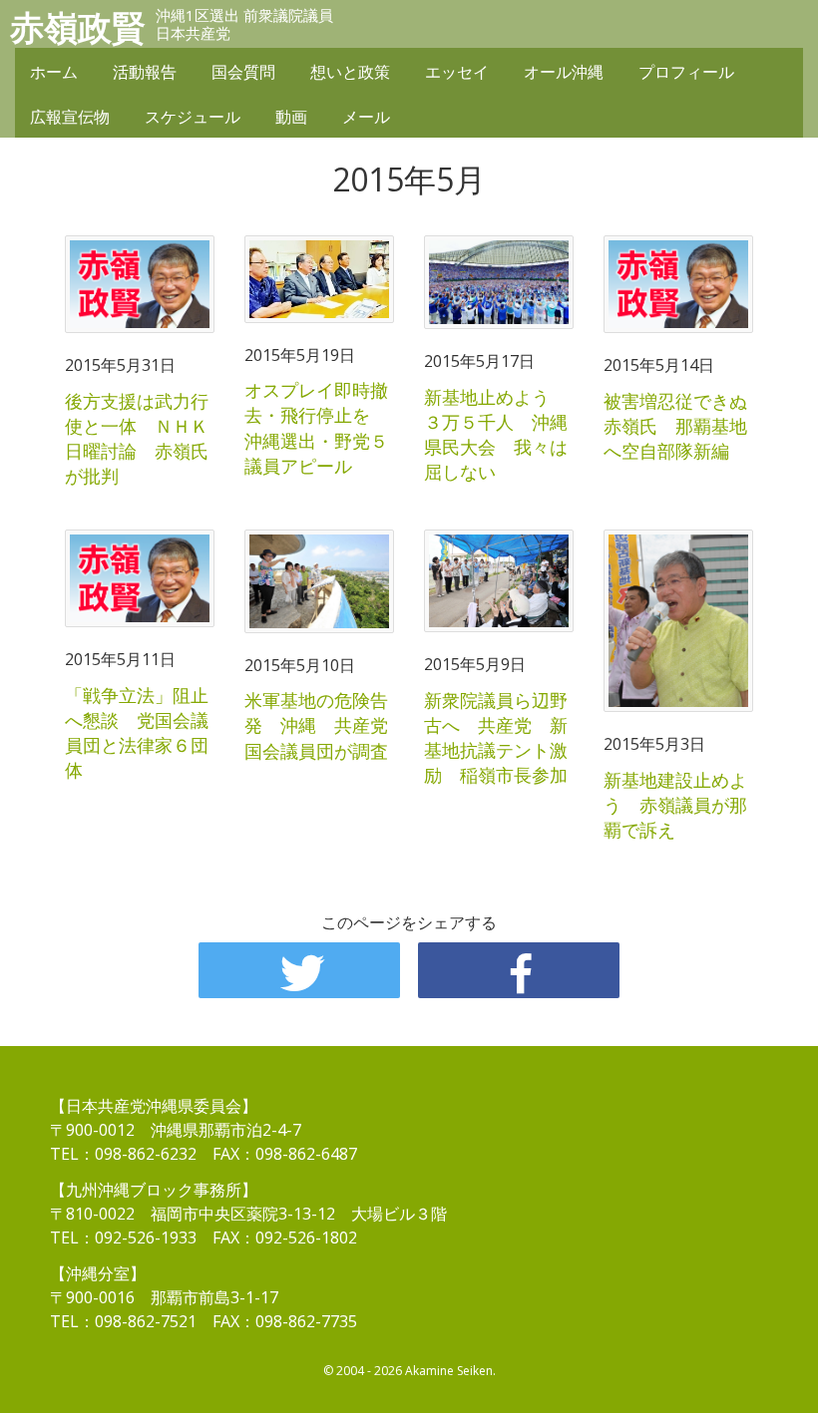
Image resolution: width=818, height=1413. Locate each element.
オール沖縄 (564, 72)
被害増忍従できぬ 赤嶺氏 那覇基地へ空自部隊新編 (684, 426)
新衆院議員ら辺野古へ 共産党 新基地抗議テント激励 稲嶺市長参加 (496, 738)
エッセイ (457, 72)
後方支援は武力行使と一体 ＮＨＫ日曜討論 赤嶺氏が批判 (136, 439)
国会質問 (243, 72)
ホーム (54, 72)
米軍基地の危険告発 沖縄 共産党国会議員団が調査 (316, 725)
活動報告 (145, 72)
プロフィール (686, 72)
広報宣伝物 (70, 117)
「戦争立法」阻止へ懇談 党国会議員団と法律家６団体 (136, 733)
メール (366, 117)
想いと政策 (350, 72)
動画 (291, 117)
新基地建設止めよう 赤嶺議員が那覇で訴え (675, 805)
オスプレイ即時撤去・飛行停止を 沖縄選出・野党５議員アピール (316, 428)
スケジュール (192, 117)
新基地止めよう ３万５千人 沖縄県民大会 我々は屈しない (496, 435)
